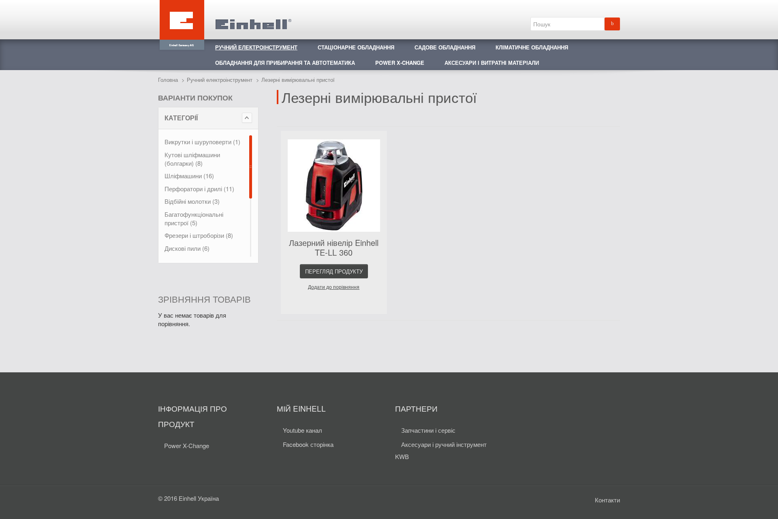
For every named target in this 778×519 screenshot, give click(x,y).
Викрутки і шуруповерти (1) (202, 141)
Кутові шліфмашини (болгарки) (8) (192, 158)
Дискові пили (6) (187, 248)
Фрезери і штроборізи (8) (199, 235)
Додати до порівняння (333, 287)
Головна (168, 79)
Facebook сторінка (308, 444)
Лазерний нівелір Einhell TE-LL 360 (333, 247)
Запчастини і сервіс (428, 430)
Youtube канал (302, 430)
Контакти (607, 500)
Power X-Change (186, 445)
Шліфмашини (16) (189, 175)
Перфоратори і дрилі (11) (199, 188)
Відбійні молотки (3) (192, 201)
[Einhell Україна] (225, 19)
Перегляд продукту (334, 271)
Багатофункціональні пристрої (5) (194, 218)
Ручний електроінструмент (219, 79)
